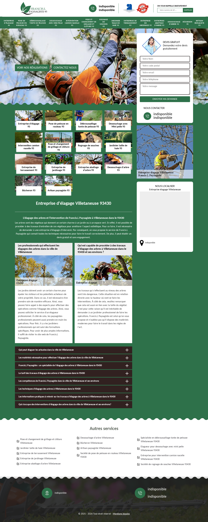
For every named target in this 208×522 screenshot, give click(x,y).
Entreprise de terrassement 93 (130, 23)
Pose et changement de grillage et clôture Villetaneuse (41, 441)
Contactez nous (65, 67)
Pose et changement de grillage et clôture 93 (89, 23)
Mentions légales (121, 514)
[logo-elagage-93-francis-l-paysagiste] (34, 8)
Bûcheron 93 (187, 23)
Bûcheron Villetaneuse (91, 443)
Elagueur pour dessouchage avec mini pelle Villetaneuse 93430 (162, 449)
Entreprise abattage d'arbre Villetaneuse (40, 464)
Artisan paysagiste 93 (199, 23)
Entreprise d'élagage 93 (9, 23)
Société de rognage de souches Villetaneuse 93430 (166, 464)
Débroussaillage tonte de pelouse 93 (38, 23)
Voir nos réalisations (32, 67)
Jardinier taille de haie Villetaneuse (37, 448)
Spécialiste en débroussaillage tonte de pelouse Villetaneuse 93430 (164, 440)
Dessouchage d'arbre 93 (174, 23)
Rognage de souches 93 (103, 23)
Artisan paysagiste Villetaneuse (95, 448)
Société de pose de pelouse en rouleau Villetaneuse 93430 (105, 455)
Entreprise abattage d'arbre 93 (159, 23)
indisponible (107, 6)
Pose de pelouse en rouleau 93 (21, 23)
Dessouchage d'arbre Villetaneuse (97, 438)
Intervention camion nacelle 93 (72, 23)
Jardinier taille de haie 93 (115, 23)
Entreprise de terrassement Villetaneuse (40, 453)
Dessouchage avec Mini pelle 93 (56, 23)
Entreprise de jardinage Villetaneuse (38, 458)
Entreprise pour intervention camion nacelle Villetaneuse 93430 (162, 457)
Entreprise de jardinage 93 (145, 23)
